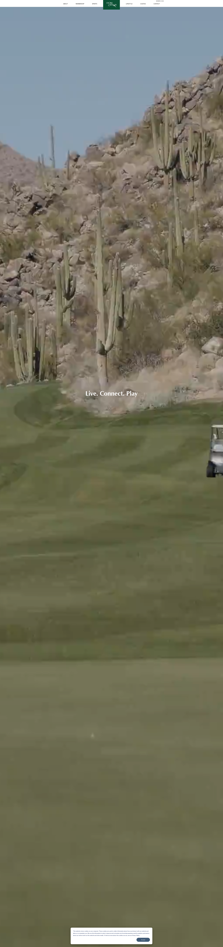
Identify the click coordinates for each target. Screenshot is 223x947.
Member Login (160, 1)
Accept (143, 939)
